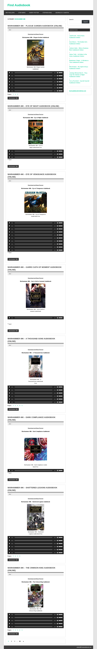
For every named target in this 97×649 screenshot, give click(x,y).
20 (20, 641)
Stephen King (47, 12)
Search (71, 19)
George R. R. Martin (62, 12)
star (10, 29)
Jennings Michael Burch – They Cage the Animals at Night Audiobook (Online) (78, 74)
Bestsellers (10, 12)
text (10, 159)
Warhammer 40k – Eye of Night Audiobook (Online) (33, 106)
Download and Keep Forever (35, 34)
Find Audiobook (19, 5)
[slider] (61, 72)
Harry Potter (34, 12)
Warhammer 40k (13, 98)
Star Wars (21, 12)
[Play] (9, 72)
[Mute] (57, 72)
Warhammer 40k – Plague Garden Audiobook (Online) (35, 26)
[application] (36, 72)
